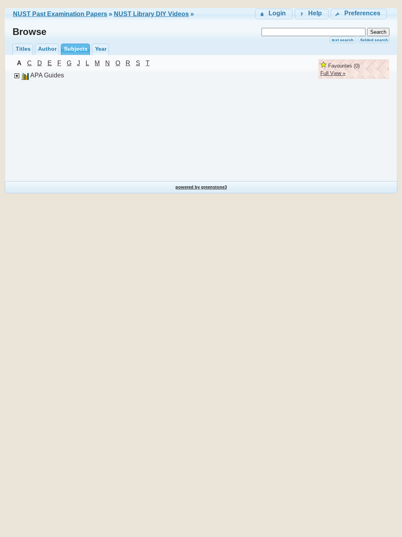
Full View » (332, 73)
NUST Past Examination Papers (60, 14)
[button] (359, 14)
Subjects (76, 49)
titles (23, 49)
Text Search (342, 40)
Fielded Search (374, 40)
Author (47, 49)
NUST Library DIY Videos (151, 14)
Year (100, 49)
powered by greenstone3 (201, 187)
